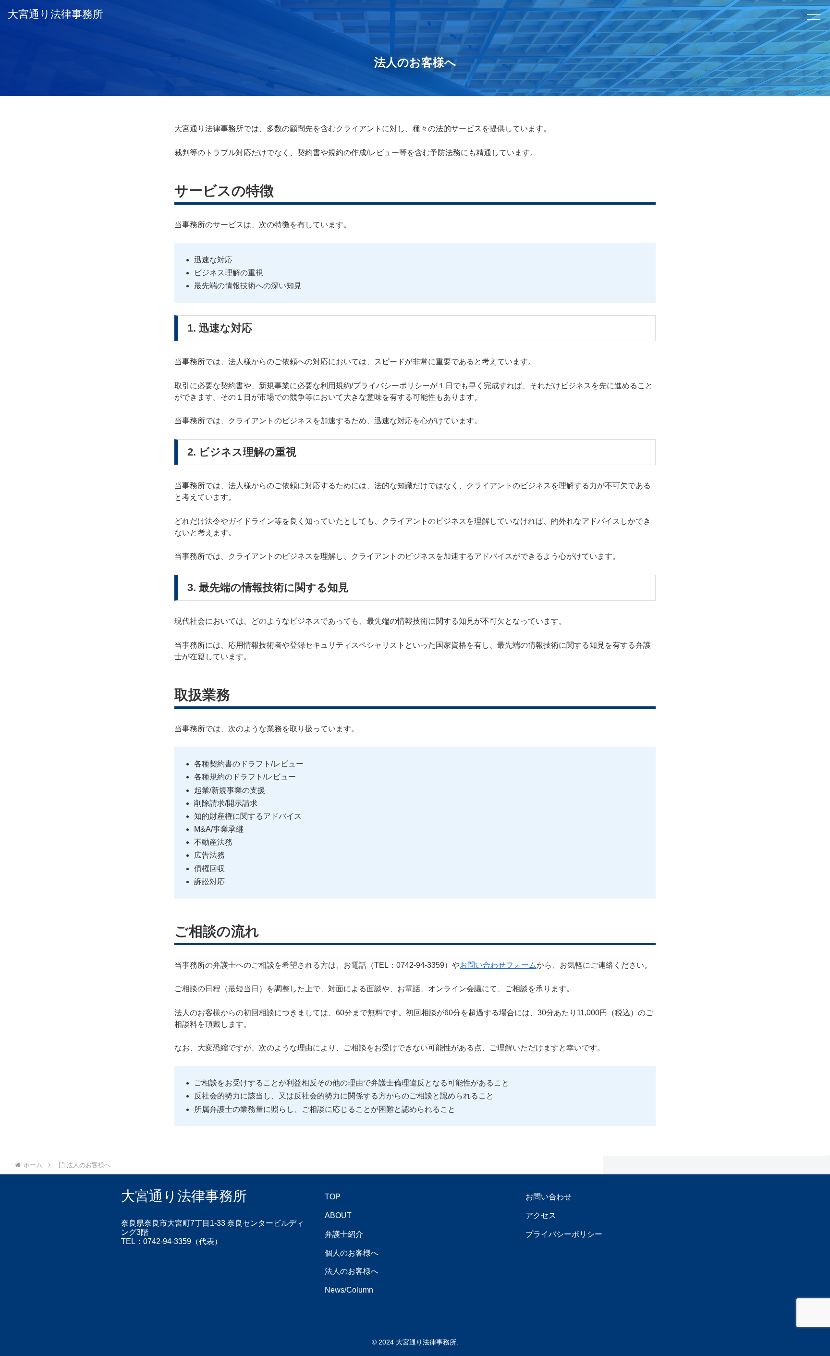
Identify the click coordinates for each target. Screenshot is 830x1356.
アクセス (540, 1215)
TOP (333, 1197)
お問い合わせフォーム (498, 965)
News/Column (349, 1290)
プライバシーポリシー (563, 1234)
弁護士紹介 (344, 1234)
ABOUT (338, 1215)
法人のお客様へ (351, 1271)
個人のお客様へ (351, 1253)
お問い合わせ (548, 1197)
